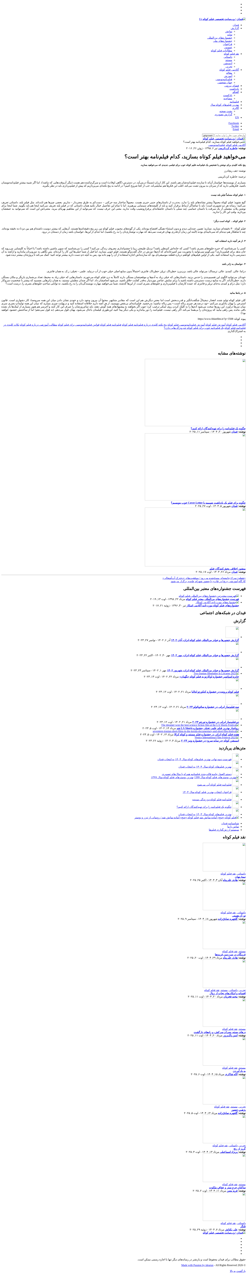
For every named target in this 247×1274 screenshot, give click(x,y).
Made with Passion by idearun (197, 1265)
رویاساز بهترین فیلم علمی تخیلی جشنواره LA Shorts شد (208, 728)
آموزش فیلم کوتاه (215, 324)
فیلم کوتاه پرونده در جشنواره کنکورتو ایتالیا (215, 691)
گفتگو (236, 92)
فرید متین (232, 1190)
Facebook (234, 123)
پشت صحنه (225, 111)
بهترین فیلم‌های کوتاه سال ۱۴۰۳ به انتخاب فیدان (205, 814)
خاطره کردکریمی (228, 148)
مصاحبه (227, 98)
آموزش (228, 76)
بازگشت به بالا (238, 1271)
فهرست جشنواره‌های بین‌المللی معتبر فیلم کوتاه (212, 599)
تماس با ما (233, 826)
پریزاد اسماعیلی (229, 1151)
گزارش (235, 28)
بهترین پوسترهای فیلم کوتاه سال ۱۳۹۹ (172, 777)
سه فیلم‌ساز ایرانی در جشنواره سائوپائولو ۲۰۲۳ (213, 706)
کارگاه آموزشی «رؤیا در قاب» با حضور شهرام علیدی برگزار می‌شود (208, 581)
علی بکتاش (231, 1229)
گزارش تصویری (223, 114)
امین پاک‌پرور (230, 1035)
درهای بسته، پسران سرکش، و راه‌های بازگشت (220, 1032)
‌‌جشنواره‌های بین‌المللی (219, 37)
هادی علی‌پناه (230, 880)
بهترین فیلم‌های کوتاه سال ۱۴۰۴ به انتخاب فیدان (205, 766)
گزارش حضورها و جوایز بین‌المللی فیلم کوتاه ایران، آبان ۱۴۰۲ (205, 640)
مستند (228, 60)
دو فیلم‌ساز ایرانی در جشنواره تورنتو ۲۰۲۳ (215, 722)
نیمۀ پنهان (240, 876)
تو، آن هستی (239, 915)
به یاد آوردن (239, 1071)
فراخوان (227, 44)
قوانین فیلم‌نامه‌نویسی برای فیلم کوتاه (78, 324)
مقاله (229, 72)
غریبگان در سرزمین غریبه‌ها (230, 954)
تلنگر (243, 1226)
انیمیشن (227, 63)
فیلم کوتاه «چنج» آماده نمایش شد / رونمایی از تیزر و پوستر (166, 817)
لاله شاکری (231, 1074)
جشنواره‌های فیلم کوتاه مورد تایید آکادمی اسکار (213, 605)
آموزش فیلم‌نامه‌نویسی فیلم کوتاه (186, 324)
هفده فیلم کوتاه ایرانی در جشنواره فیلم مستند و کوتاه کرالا (206, 734)
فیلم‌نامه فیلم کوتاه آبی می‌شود (214, 784)
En (200, 19)
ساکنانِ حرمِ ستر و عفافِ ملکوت (227, 1187)
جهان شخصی (224, 82)
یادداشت (234, 88)
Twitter (235, 126)
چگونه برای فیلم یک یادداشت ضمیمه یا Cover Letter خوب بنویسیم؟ (208, 502)
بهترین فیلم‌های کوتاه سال (224, 104)
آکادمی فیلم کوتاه (229, 69)
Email (236, 129)
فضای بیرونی (231, 85)
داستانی (228, 56)
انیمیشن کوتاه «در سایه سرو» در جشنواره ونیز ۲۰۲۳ (210, 740)
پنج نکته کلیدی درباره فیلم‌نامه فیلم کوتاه (144, 324)
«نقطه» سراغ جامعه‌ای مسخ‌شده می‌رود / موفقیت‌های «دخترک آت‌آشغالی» (204, 578)
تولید (229, 34)
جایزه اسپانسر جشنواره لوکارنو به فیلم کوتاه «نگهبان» (209, 676)
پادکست (227, 95)
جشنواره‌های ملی (222, 41)
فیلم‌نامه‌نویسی (224, 79)
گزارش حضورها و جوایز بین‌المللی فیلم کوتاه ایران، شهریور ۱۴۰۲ (203, 670)
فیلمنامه (234, 101)
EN (237, 117)
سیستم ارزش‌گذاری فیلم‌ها (224, 829)
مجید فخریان (230, 996)
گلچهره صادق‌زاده (228, 918)
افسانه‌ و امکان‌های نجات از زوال (228, 993)
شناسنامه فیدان (230, 823)
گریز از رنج (240, 1148)
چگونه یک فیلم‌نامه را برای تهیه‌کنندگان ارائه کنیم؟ (218, 428)
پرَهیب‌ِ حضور (238, 1109)
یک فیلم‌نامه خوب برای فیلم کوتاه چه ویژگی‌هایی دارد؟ (194, 327)
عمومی (228, 47)
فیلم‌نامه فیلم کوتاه (110, 324)
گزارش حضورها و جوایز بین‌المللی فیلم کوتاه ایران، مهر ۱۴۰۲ (205, 655)
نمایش (228, 31)
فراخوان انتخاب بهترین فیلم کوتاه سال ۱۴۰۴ (207, 792)
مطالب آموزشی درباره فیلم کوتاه (38, 324)
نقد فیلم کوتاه (231, 53)
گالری (235, 108)
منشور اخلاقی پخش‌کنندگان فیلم (228, 568)
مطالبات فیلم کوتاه (221, 50)
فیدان (236, 25)
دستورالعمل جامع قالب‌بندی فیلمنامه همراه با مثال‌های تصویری (197, 774)
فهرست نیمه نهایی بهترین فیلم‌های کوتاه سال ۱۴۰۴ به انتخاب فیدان (194, 759)
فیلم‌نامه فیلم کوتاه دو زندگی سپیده (212, 799)
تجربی (228, 66)
